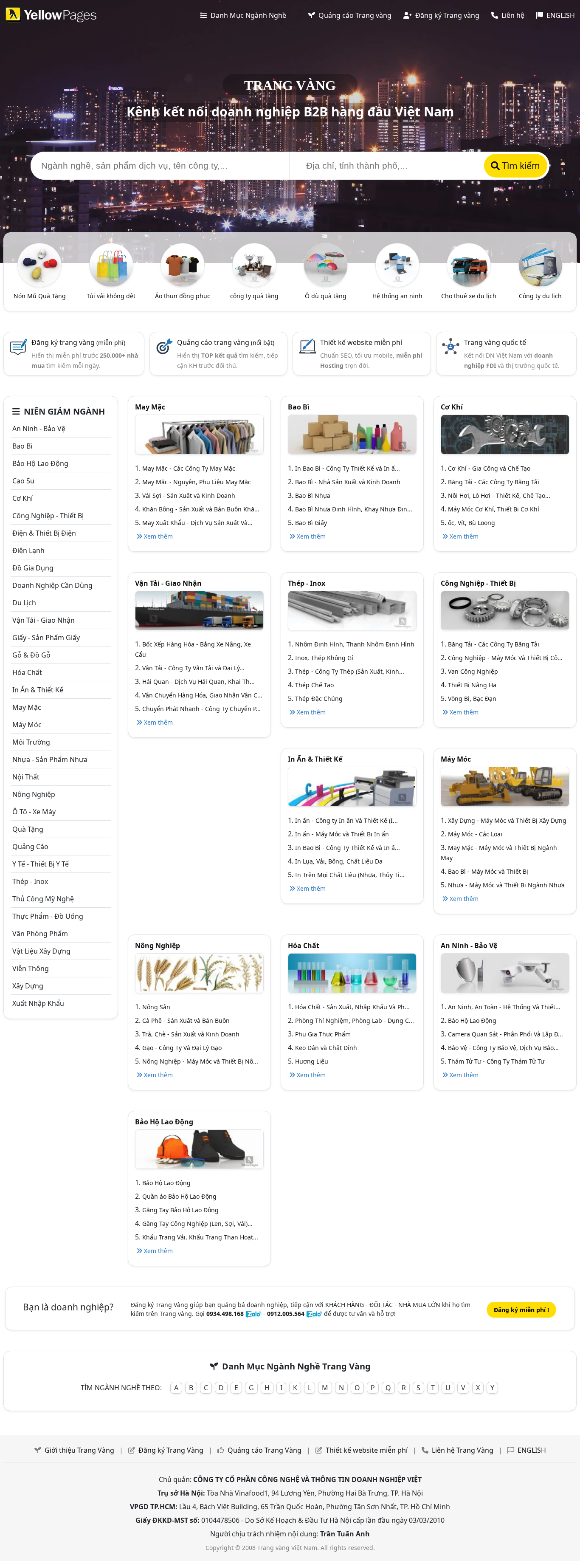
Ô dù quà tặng (325, 296)
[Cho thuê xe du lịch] (469, 264)
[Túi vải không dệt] (111, 264)
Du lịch (24, 602)
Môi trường (31, 742)
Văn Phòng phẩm (40, 933)
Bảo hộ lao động (40, 463)
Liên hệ (512, 15)
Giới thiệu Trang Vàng (79, 1450)
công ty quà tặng (254, 296)
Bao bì (22, 446)
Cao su (23, 481)
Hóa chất (27, 672)
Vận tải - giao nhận (43, 620)
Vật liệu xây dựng (41, 951)
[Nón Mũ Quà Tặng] (39, 264)
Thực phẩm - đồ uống (47, 916)
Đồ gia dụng (32, 568)
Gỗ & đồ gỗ (31, 655)
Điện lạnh (28, 550)
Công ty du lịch (540, 296)
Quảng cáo (30, 846)
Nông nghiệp (33, 794)
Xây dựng (27, 986)
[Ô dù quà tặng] (326, 264)
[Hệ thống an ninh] (397, 264)
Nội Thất (25, 777)
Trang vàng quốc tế (495, 342)
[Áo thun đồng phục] (182, 264)
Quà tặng (27, 829)
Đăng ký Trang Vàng (170, 1450)
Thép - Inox (30, 881)
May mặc (26, 707)
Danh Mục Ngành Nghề (247, 15)
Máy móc (27, 724)
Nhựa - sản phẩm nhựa (49, 759)
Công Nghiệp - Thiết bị (48, 515)
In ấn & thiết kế (37, 689)
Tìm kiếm (520, 166)
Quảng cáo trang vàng (225, 342)
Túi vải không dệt (111, 296)
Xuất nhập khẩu (38, 1003)
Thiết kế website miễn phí (361, 342)
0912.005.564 (285, 1314)
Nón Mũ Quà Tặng (40, 296)
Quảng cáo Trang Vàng (264, 1450)
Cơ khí (22, 498)
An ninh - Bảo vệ (38, 428)
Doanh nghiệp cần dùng (52, 585)
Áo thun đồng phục (182, 296)
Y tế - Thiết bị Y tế (40, 864)
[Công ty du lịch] (540, 264)
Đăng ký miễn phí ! (521, 1310)
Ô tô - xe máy (34, 811)
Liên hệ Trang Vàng (462, 1450)
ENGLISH (560, 15)
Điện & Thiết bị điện (44, 533)
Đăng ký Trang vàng (446, 15)
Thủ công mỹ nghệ (43, 898)
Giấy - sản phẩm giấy (46, 637)
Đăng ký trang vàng (78, 342)
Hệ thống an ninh (397, 296)
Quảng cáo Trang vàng (354, 15)
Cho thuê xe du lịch (468, 296)
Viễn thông (30, 968)
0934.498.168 (225, 1314)
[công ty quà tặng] (254, 264)
